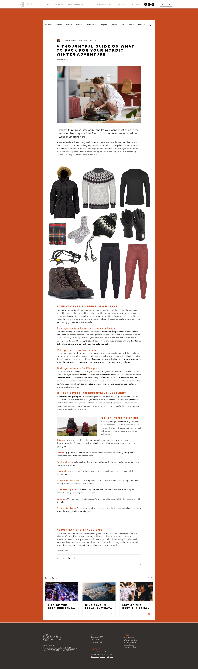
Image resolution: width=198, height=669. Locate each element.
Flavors (69, 24)
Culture (59, 24)
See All (150, 578)
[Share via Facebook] (58, 558)
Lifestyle (79, 24)
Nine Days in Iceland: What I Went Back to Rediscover (98, 606)
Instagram (110, 657)
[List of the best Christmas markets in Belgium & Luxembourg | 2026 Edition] (61, 591)
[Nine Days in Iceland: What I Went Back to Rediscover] (99, 591)
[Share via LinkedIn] (69, 558)
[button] (150, 25)
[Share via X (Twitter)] (63, 558)
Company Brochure (130, 642)
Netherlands (91, 24)
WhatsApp (95, 657)
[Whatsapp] (145, 4)
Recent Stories (129, 645)
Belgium (104, 24)
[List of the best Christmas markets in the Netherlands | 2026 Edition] (136, 591)
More (140, 24)
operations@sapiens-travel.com (101, 654)
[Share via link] (74, 558)
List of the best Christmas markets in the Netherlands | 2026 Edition (135, 606)
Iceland (114, 24)
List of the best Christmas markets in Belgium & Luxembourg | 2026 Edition (61, 606)
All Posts (48, 24)
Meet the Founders (130, 640)
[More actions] (140, 40)
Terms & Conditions (130, 647)
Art (123, 24)
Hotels (131, 24)
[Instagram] (152, 4)
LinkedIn (102, 657)
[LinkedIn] (149, 4)
